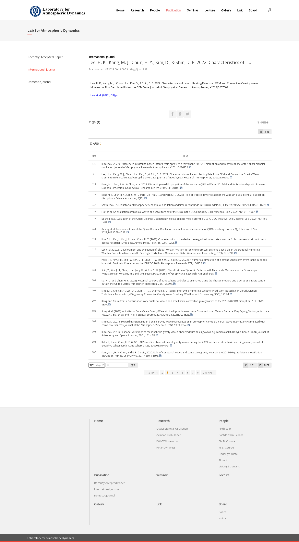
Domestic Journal (39, 82)
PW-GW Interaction (168, 441)
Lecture (209, 10)
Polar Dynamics (166, 447)
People (155, 10)
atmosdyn (97, 69)
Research (137, 10)
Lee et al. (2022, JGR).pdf (105, 95)
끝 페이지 (207, 372)
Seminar (192, 10)
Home (120, 10)
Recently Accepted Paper (45, 57)
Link (239, 10)
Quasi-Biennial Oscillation (172, 428)
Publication (173, 10)
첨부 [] (95, 122)
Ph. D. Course (227, 441)
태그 (266, 365)
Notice (222, 518)
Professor (225, 428)
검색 (133, 365)
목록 (266, 132)
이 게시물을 (262, 122)
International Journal (41, 69)
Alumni (223, 460)
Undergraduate (228, 454)
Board (253, 10)
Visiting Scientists (229, 466)
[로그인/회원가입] (269, 10)
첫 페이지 (152, 372)
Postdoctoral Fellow (231, 435)
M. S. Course (226, 447)
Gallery (226, 10)
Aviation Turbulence (168, 435)
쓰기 (251, 365)
